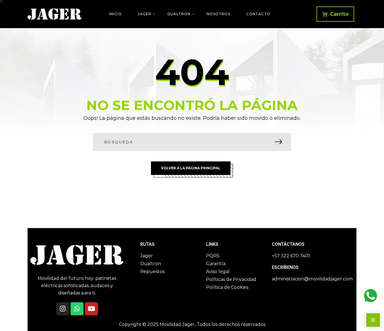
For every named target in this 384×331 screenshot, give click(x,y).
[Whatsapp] (77, 308)
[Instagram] (62, 308)
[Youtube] (91, 308)
